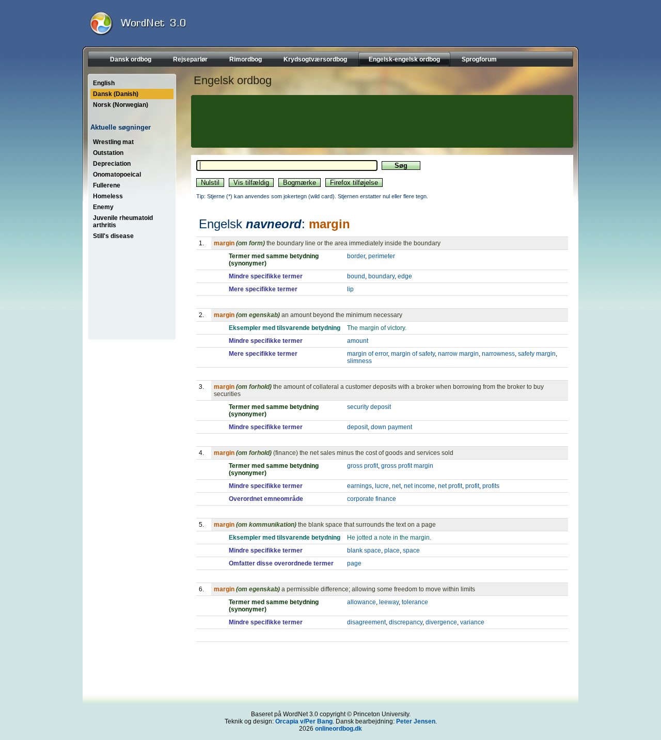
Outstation (108, 152)
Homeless (108, 196)
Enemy (103, 207)
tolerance (415, 602)
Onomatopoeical (117, 174)
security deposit (369, 407)
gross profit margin (407, 465)
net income (419, 486)
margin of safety (413, 353)
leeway (389, 602)
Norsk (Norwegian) (120, 104)
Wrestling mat (113, 142)
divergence (441, 622)
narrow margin (458, 353)
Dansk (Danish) (115, 94)
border (356, 256)
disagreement (366, 622)
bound (356, 276)
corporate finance (371, 498)
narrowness (498, 353)
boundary (381, 276)
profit (472, 486)
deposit (357, 427)
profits (490, 486)
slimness (359, 361)
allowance (361, 602)
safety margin (537, 353)
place (392, 550)
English (104, 83)
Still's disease (113, 236)
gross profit (362, 465)
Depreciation (112, 163)
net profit (450, 486)
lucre (382, 486)
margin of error (367, 353)
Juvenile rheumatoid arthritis (123, 221)
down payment (391, 427)
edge (405, 276)
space (411, 550)
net (396, 486)
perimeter (381, 256)
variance (472, 622)
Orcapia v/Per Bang (304, 721)
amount (357, 340)
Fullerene (106, 185)
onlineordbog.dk (338, 728)
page (354, 563)
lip (350, 289)
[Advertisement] (381, 121)
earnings (359, 486)
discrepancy (405, 622)
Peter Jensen (415, 721)
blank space (364, 550)
